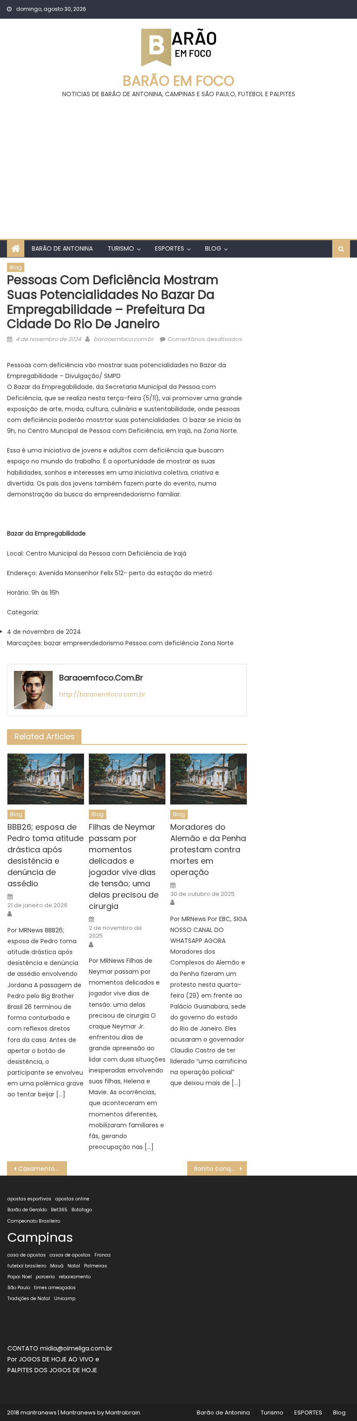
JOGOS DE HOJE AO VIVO (57, 1359)
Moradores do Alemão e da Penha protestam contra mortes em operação (208, 849)
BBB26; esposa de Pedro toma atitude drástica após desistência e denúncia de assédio (45, 855)
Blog (213, 248)
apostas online (72, 1199)
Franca (102, 1255)
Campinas (40, 1237)
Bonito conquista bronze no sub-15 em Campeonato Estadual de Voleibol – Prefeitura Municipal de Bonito (220, 1168)
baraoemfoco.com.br (124, 339)
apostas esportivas (29, 1199)
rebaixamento (75, 1277)
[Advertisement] (178, 165)
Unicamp (64, 1298)
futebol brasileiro (26, 1266)
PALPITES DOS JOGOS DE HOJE (52, 1370)
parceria (45, 1277)
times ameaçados (55, 1287)
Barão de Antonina (62, 248)
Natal (73, 1266)
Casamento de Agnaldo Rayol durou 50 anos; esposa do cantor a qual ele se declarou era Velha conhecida (42, 1168)
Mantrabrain (122, 1412)
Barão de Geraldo (27, 1210)
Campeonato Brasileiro (33, 1221)
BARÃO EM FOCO (178, 80)
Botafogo (81, 1210)
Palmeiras (95, 1266)
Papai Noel (19, 1277)
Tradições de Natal (28, 1298)
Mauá (57, 1266)
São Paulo (18, 1287)
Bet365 (59, 1210)
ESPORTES (169, 248)
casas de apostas (70, 1255)
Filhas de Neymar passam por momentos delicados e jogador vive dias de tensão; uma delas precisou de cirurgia (123, 866)
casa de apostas (26, 1255)
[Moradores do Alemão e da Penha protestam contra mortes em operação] (208, 779)
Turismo (121, 248)
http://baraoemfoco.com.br (102, 694)
